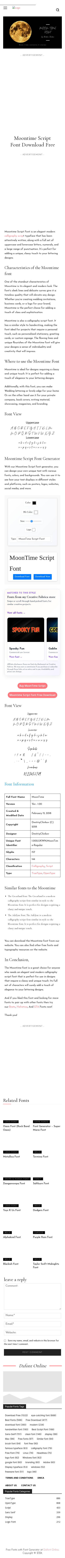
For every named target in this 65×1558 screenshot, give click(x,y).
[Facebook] (4, 1534)
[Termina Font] (47, 1146)
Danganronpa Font (14, 1183)
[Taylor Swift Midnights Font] (47, 1253)
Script (49, 866)
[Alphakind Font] (17, 1226)
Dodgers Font (41, 1210)
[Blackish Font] (17, 1253)
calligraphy (11, 236)
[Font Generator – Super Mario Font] (47, 1115)
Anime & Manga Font (17, 1179)
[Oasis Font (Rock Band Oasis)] (17, 1115)
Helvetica (22, 1007)
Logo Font (11, 1122)
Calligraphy (38, 866)
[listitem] (25, 639)
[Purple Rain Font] (47, 1226)
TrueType (37, 873)
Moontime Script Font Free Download (32, 695)
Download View (42, 577)
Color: (28, 503)
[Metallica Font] (17, 1146)
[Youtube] (33, 1534)
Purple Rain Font (43, 1237)
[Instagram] (12, 1534)
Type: (13, 539)
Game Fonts (41, 1122)
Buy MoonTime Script (32, 685)
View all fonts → (16, 613)
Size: (22, 521)
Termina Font (40, 1157)
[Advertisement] (32, 89)
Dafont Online (51, 1550)
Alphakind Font (12, 1237)
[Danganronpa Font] (17, 1172)
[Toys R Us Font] (17, 1199)
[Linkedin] (19, 1534)
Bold (37, 1152)
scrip (20, 236)
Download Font (22, 577)
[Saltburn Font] (47, 1172)
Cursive (39, 1233)
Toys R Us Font (12, 1210)
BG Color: (28, 512)
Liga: (29, 530)
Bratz (12, 1007)
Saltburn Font (41, 1183)
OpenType (49, 873)
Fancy (38, 1179)
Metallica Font (11, 1157)
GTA (36, 1007)
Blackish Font (10, 1264)
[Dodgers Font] (47, 1199)
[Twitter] (26, 1534)
